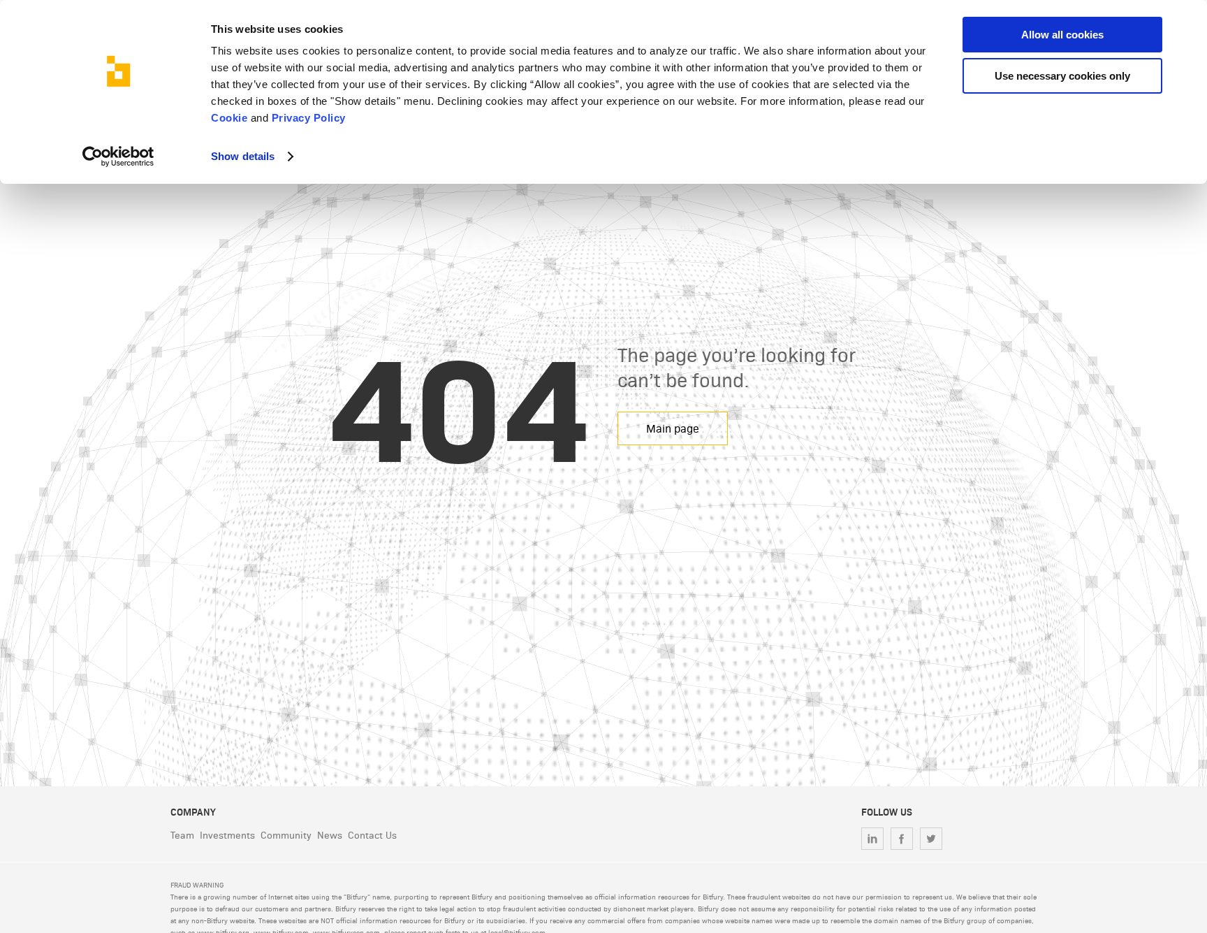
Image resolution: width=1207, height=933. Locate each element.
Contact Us (372, 834)
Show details (243, 156)
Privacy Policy (309, 118)
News (329, 834)
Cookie (229, 118)
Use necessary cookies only (1062, 76)
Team (182, 834)
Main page (672, 428)
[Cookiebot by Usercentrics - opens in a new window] (118, 156)
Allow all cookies (1062, 35)
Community (286, 834)
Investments (227, 834)
